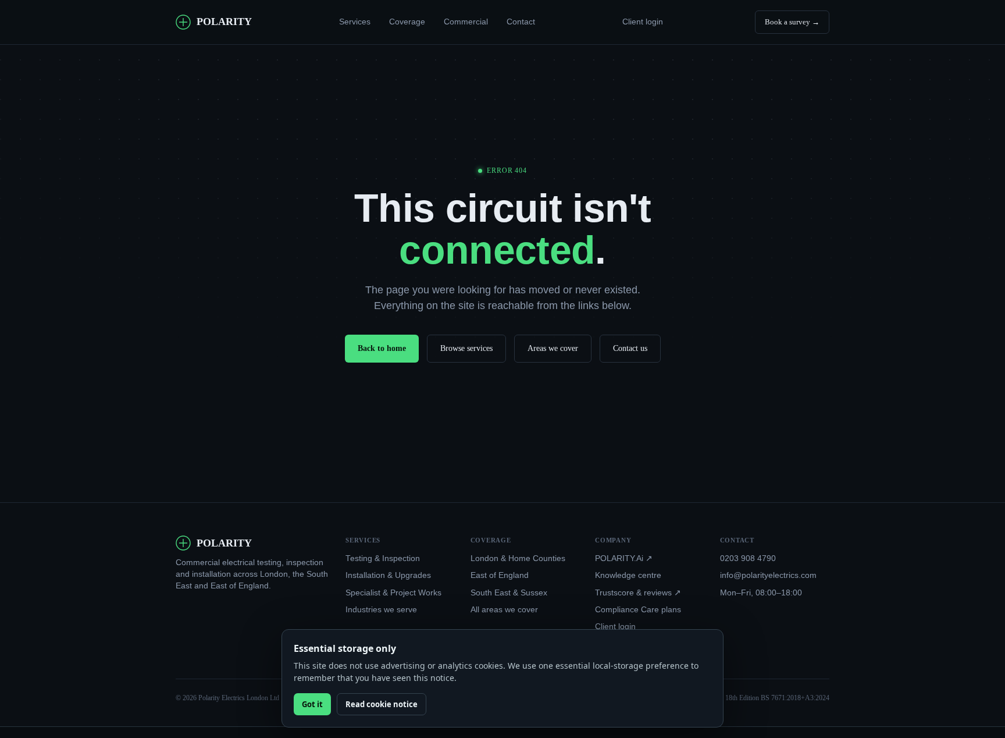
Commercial (466, 21)
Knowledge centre (628, 575)
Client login (642, 21)
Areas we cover (553, 348)
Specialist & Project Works (393, 592)
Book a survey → (792, 21)
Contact (521, 21)
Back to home (382, 348)
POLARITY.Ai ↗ (624, 558)
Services (354, 21)
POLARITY (224, 21)
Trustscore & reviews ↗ (638, 592)
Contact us (630, 348)
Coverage (407, 21)
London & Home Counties (518, 558)
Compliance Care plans (638, 609)
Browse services (466, 348)
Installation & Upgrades (388, 575)
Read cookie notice (381, 704)
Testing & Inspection (382, 558)
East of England (500, 575)
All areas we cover (504, 609)
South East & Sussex (509, 592)
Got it (312, 704)
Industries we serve (381, 609)
